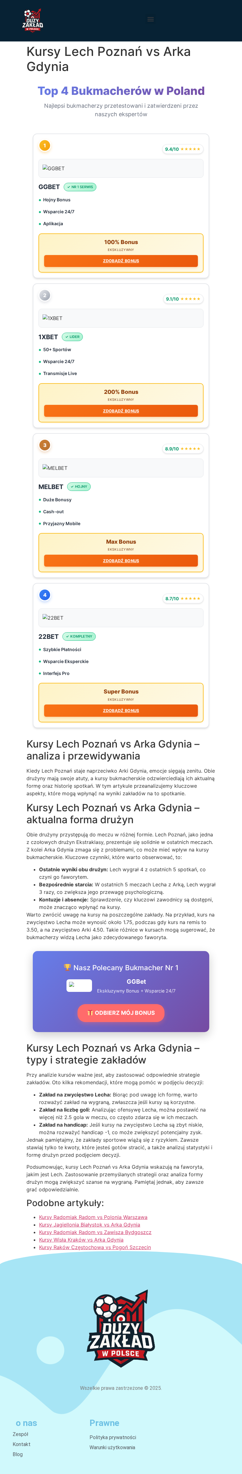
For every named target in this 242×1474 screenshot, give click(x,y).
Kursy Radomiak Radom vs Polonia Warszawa (93, 1217)
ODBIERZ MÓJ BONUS (124, 1012)
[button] (150, 19)
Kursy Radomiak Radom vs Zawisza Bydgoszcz (95, 1232)
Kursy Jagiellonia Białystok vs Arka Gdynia (89, 1224)
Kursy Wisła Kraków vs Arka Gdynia (81, 1240)
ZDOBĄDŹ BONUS (121, 260)
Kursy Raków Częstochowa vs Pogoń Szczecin (95, 1247)
